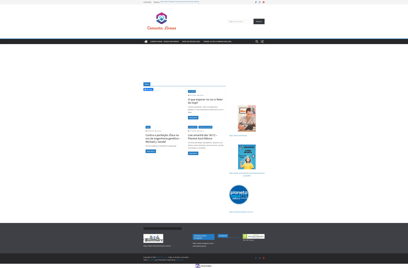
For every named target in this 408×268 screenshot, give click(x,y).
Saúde (148, 127)
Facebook (223, 236)
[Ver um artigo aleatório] (262, 41)
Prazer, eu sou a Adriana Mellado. (218, 41)
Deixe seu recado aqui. (191, 41)
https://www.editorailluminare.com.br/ (157, 246)
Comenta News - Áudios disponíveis (164, 41)
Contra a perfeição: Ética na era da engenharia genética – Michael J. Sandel (163, 138)
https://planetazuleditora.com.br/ (241, 212)
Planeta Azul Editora (205, 127)
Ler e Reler (192, 91)
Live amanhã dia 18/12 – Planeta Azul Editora (202, 136)
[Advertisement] (204, 60)
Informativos (193, 127)
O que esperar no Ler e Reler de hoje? (205, 101)
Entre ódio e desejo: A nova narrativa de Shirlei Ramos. (179, 2)
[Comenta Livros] (146, 41)
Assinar (259, 21)
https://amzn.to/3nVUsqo (238, 135)
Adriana (201, 95)
